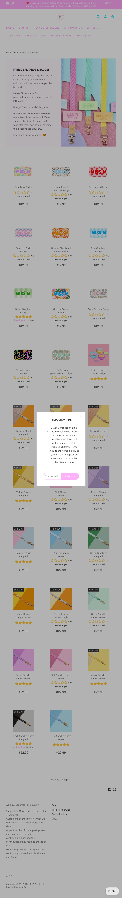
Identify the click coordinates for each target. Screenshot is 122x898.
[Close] (81, 416)
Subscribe (70, 476)
